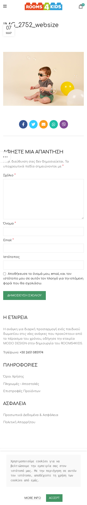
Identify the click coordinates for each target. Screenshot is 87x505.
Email (8, 240)
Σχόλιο (9, 175)
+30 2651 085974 (31, 352)
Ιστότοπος (11, 257)
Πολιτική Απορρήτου (19, 422)
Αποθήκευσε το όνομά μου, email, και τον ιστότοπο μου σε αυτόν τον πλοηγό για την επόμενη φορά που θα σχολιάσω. (43, 278)
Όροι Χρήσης (13, 376)
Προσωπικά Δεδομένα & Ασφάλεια (30, 415)
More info (32, 498)
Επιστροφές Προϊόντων (21, 391)
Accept (54, 498)
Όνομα (9, 223)
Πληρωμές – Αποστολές (21, 384)
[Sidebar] (5, 157)
